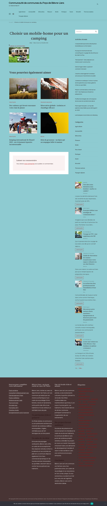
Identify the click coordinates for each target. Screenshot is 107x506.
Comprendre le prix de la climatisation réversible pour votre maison (86, 45)
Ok (92, 503)
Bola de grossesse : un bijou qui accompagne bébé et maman (53, 141)
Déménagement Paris (16, 395)
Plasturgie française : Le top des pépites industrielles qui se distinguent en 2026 (86, 108)
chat (84, 401)
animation (82, 393)
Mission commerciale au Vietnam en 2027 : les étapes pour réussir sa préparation (85, 92)
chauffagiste (92, 401)
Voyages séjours (23, 16)
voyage (81, 463)
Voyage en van (89, 463)
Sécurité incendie (84, 455)
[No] (105, 503)
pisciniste (88, 439)
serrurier (82, 449)
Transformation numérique (87, 457)
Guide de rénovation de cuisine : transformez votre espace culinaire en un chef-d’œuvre (90, 260)
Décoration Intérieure (86, 409)
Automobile (32, 11)
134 (80, 368)
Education (41, 11)
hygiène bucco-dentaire (86, 428)
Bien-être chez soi (84, 396)
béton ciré (94, 399)
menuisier (82, 433)
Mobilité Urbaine (92, 433)
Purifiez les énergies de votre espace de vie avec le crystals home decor (85, 100)
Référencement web (15, 400)
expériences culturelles (86, 415)
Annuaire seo (13, 405)
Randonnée (82, 447)
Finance (49, 11)
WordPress (95, 498)
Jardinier (81, 431)
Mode (56, 11)
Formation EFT (13, 408)
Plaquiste (82, 441)
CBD (80, 401)
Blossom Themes (80, 498)
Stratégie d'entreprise (86, 452)
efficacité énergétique (86, 412)
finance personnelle (85, 420)
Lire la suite (79, 204)
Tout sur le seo (13, 403)
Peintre (81, 439)
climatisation (83, 404)
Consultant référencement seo (19, 393)
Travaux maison (88, 11)
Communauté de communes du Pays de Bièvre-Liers (36, 3)
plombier (81, 444)
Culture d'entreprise (85, 407)
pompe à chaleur (91, 444)
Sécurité (78, 11)
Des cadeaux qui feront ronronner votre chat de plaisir (22, 106)
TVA (80, 460)
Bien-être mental (84, 399)
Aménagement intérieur (86, 391)
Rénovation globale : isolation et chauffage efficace (53, 106)
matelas (88, 431)
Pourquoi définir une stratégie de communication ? (90, 212)
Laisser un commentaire (17, 46)
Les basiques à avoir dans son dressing (86, 115)
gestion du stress (84, 423)
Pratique (64, 11)
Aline (30, 43)
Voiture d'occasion (89, 460)
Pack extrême (13, 390)
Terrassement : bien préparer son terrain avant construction (84, 61)
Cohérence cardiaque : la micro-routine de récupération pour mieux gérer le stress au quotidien (86, 83)
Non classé (78, 149)
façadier (81, 417)
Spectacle (90, 449)
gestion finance (84, 425)
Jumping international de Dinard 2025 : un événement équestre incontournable (21, 142)
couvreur (92, 404)
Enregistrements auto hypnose (19, 412)
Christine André (14, 410)
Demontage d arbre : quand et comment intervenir (84, 68)
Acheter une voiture (84, 388)
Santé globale (92, 447)
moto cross (82, 436)
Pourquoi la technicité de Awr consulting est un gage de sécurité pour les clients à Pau (86, 53)
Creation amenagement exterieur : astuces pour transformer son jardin (85, 75)
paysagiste (91, 436)
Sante (71, 11)
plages (95, 439)
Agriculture (22, 11)
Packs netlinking (14, 398)
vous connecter (29, 164)
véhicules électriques (86, 465)
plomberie (90, 441)
